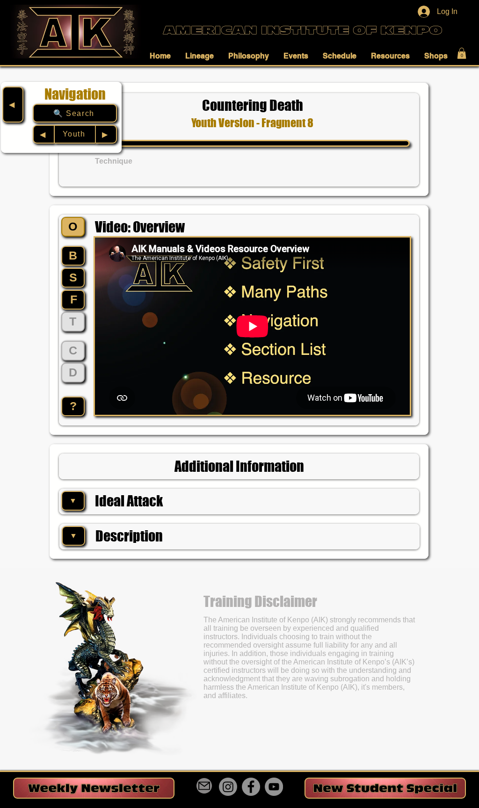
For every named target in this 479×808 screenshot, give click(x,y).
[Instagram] (228, 787)
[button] (163, 55)
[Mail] (204, 786)
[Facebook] (251, 787)
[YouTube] (274, 787)
